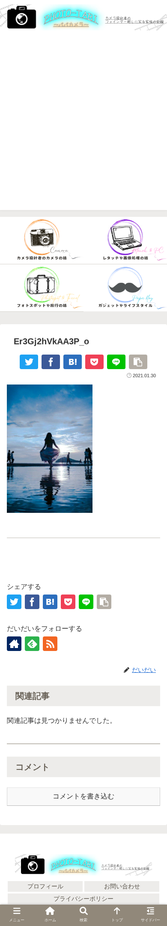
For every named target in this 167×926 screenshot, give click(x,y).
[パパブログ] (125, 288)
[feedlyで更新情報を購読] (32, 643)
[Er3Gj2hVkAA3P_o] (72, 362)
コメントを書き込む (83, 796)
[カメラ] (42, 240)
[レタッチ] (125, 240)
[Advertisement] (83, 126)
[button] (150, 885)
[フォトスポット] (42, 288)
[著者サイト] (14, 643)
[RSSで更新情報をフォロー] (50, 643)
